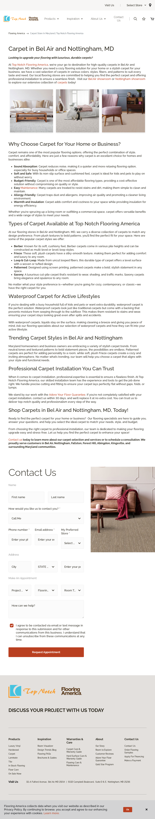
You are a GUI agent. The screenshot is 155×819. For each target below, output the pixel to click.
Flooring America (16, 33)
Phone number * (19, 529)
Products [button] (50, 18)
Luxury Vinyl (14, 746)
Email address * (44, 529)
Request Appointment (46, 652)
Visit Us (109, 5)
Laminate (13, 758)
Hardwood (13, 750)
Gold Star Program (105, 764)
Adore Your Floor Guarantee (67, 394)
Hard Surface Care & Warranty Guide (76, 757)
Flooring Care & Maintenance (74, 764)
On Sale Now (14, 773)
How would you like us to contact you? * (34, 508)
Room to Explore (104, 750)
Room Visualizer (45, 746)
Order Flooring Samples (131, 751)
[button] (137, 5)
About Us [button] (97, 18)
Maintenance (29, 187)
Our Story (100, 746)
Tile (10, 761)
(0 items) (152, 19)
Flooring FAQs (44, 754)
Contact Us (119, 18)
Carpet (11, 754)
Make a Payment (132, 760)
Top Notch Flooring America (30, 64)
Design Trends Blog (47, 750)
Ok (127, 809)
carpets (62, 82)
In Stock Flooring (16, 765)
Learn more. (51, 813)
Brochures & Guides (47, 758)
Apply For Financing (134, 756)
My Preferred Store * (69, 531)
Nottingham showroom (130, 79)
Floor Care (13, 770)
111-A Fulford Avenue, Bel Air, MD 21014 (45, 782)
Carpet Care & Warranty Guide (74, 750)
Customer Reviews (105, 754)
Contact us (15, 439)
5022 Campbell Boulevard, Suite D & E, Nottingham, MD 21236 (99, 782)
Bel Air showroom (99, 79)
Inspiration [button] (73, 18)
